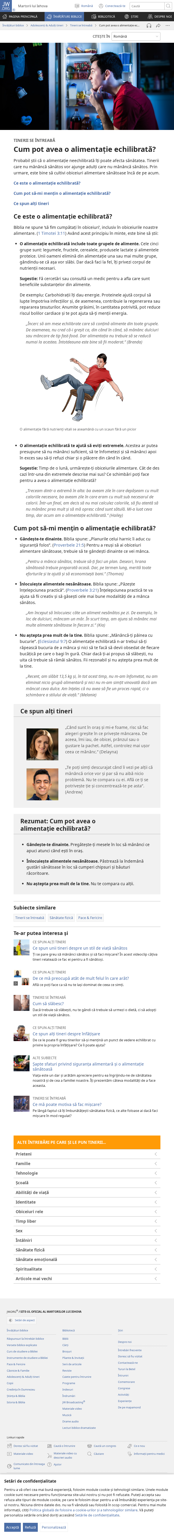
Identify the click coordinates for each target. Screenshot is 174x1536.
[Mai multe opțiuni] (167, 25)
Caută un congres (101, 1446)
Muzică (66, 1415)
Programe (68, 1383)
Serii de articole (71, 1364)
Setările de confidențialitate (97, 1515)
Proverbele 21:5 (69, 545)
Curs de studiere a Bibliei (22, 1351)
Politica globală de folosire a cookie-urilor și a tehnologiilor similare (83, 1510)
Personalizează (54, 1527)
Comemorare (126, 1382)
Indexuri (67, 1389)
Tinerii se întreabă (81, 25)
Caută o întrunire (61, 1446)
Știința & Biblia (16, 1396)
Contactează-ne (128, 1363)
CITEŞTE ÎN (101, 36)
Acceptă (12, 1527)
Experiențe (125, 1401)
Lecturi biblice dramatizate (79, 1428)
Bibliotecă (68, 1330)
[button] (64, 16)
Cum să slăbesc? (48, 1003)
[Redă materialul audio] (149, 25)
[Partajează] (158, 25)
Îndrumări (68, 1396)
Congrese (124, 1388)
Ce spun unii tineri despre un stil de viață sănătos (80, 948)
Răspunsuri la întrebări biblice (25, 1339)
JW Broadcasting (73, 1402)
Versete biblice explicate (22, 1345)
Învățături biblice (13, 25)
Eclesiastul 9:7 (52, 641)
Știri (120, 1330)
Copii (10, 1383)
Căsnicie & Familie (18, 1370)
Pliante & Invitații (73, 1358)
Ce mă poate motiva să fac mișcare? (67, 1104)
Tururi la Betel (126, 1369)
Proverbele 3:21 (82, 590)
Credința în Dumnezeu (21, 1389)
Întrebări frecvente (130, 1350)
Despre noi (125, 1342)
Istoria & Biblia (16, 1402)
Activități (123, 1394)
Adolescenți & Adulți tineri (47, 25)
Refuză (30, 1527)
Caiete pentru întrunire (76, 1377)
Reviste (67, 1370)
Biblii (65, 1339)
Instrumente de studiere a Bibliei (27, 1358)
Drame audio (70, 1421)
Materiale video (72, 1409)
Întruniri (123, 1375)
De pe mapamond (129, 1407)
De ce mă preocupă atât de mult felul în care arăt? (81, 978)
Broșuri (67, 1351)
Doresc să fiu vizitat (130, 1356)
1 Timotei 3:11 (51, 233)
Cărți (65, 1345)
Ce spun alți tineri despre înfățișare (66, 1034)
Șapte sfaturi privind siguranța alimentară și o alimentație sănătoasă (88, 1066)
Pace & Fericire (16, 1364)
